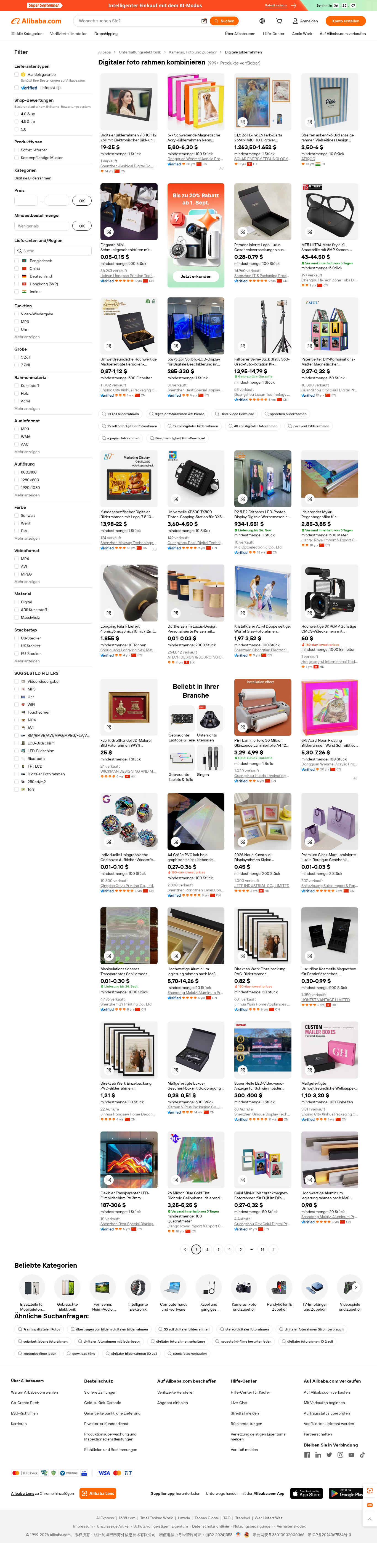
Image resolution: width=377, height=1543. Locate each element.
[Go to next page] (273, 1249)
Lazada (184, 1518)
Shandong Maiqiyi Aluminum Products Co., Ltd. (196, 992)
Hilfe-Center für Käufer (250, 1392)
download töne (83, 1354)
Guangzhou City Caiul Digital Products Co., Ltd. (330, 390)
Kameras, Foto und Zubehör (193, 52)
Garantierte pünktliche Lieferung (112, 1413)
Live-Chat (239, 1402)
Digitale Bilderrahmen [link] (243, 52)
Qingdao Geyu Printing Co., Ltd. (127, 885)
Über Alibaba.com (27, 1380)
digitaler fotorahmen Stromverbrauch (314, 1329)
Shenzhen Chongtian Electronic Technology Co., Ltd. (262, 650)
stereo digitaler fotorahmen (247, 1329)
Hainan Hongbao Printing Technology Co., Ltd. (129, 275)
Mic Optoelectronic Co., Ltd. (258, 547)
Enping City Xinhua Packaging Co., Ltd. (129, 390)
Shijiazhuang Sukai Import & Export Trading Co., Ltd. (330, 885)
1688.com (127, 1518)
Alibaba (104, 52)
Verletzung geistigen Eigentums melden (258, 1436)
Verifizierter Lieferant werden (329, 1423)
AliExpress (105, 1518)
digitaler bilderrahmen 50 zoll (134, 1354)
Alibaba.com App (269, 1493)
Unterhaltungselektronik (140, 52)
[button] (204, 21)
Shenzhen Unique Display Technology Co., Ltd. (262, 1114)
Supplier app (163, 1493)
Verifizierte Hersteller (175, 1392)
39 (262, 1249)
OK (82, 200)
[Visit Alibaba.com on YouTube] (351, 1454)
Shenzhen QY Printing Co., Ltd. (126, 1004)
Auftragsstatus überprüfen (327, 1413)
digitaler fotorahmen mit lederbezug (112, 1341)
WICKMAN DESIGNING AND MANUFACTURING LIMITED (129, 771)
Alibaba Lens (22, 1493)
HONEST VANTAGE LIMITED (325, 1000)
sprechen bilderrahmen (288, 414)
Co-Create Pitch (25, 1402)
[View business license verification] (238, 1534)
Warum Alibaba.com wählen (34, 1392)
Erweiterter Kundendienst (106, 1423)
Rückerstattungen (246, 1423)
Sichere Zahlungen (100, 1392)
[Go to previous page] (185, 1249)
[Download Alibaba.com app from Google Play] (347, 1493)
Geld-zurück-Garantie (102, 1402)
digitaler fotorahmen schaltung (180, 1341)
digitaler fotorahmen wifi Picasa (180, 414)
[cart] (280, 22)
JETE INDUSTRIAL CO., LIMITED (262, 885)
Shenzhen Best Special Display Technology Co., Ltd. (196, 390)
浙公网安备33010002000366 (278, 1535)
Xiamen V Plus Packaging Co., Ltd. (196, 1107)
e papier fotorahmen (123, 438)
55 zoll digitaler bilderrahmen (186, 1329)
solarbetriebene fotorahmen (45, 1341)
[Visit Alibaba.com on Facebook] (307, 1454)
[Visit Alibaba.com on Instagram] (340, 1454)
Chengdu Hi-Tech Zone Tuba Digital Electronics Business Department (330, 280)
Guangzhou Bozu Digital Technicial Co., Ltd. (196, 543)
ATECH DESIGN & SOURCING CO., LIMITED (196, 657)
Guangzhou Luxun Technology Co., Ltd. (262, 394)
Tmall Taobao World (156, 1518)
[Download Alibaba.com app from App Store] (306, 1493)
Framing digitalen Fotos (41, 1329)
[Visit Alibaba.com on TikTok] (362, 1454)
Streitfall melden (245, 1413)
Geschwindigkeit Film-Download (180, 438)
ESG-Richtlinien (24, 1413)
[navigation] (53, 651)
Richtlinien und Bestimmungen (110, 1449)
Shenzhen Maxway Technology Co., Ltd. (129, 543)
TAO (226, 1518)
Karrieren (19, 1423)
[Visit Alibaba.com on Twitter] (329, 1454)
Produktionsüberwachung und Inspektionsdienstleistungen (110, 1436)
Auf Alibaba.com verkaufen (327, 1392)
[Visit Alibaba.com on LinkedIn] (318, 1454)
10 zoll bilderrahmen (123, 414)
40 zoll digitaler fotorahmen (255, 426)
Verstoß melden (244, 1449)
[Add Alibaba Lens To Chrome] (97, 1493)
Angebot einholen (172, 1402)
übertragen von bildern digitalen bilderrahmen (112, 1329)
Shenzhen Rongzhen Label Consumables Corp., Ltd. (196, 890)
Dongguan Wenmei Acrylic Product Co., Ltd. (196, 159)
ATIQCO (308, 159)
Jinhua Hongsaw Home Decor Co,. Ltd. (129, 1114)
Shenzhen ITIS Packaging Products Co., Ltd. (262, 275)
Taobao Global (207, 1518)
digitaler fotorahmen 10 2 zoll (310, 1341)
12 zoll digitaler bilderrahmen (195, 426)
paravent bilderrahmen (311, 426)
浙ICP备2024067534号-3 (329, 1535)
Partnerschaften (318, 1434)
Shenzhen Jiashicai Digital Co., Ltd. (129, 166)
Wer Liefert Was (268, 1518)
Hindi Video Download (237, 414)
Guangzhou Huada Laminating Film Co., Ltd (262, 775)
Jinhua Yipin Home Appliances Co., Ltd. (262, 1004)
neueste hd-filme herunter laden (246, 1341)
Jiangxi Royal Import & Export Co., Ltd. (330, 540)
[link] (370, 1490)
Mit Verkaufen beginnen (324, 1402)
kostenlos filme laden (39, 1354)
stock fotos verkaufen (190, 1354)
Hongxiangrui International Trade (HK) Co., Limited (330, 661)
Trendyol (242, 1518)
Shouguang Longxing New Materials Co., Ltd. (129, 650)
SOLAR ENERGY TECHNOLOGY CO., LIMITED (262, 159)
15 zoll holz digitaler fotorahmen (132, 426)
